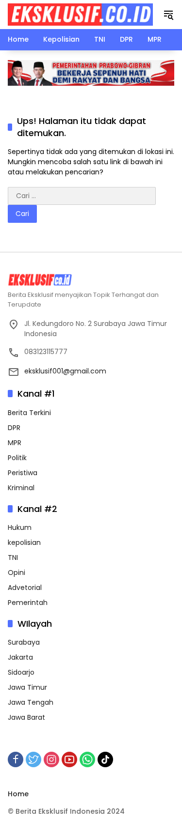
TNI (13, 557)
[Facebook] (15, 759)
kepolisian (24, 542)
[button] (168, 14)
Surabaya (24, 642)
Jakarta (20, 657)
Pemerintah (28, 602)
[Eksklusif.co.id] (80, 14)
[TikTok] (105, 759)
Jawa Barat (26, 717)
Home (18, 794)
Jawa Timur (27, 687)
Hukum (20, 527)
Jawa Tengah (30, 702)
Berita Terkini (29, 413)
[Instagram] (51, 759)
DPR (14, 428)
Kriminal (21, 488)
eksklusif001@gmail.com (65, 371)
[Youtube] (69, 759)
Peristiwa (22, 473)
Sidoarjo (21, 672)
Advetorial (25, 587)
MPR (14, 443)
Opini (16, 572)
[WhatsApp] (87, 759)
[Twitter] (33, 759)
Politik (17, 458)
